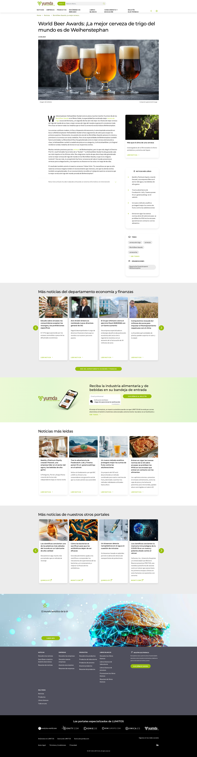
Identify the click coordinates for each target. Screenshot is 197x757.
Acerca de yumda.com (81, 739)
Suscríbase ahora (140, 666)
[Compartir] (151, 11)
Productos (41, 697)
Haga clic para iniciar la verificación (107, 402)
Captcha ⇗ (116, 404)
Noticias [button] (40, 10)
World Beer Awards (62, 118)
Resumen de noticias (45, 665)
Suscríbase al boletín (137, 396)
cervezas (76, 149)
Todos (61, 4)
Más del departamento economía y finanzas (98, 369)
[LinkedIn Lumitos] (157, 745)
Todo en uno (42, 703)
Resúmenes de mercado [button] (74, 11)
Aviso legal (42, 745)
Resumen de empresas (66, 668)
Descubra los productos (87, 656)
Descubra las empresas (67, 656)
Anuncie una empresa (66, 665)
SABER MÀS (50, 638)
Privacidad (73, 745)
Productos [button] (62, 10)
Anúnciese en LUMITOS (46, 739)
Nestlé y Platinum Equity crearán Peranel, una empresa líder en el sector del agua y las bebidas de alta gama (143, 180)
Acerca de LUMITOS (64, 739)
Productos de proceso (86, 663)
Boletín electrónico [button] (133, 11)
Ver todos (135, 256)
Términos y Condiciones (57, 745)
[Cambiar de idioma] (156, 11)
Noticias (41, 694)
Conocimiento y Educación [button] (110, 11)
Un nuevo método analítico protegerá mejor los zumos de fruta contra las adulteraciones (143, 205)
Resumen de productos (87, 669)
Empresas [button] (50, 10)
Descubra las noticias (45, 656)
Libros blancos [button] (93, 11)
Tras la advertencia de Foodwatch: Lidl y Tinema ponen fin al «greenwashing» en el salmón (144, 193)
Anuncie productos (85, 666)
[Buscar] (104, 4)
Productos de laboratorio (88, 659)
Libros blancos (43, 700)
